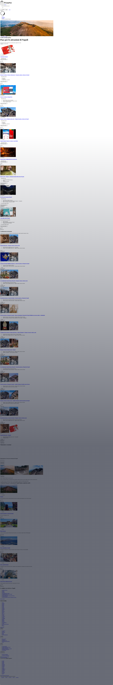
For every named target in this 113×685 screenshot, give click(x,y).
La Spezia (3, 616)
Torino (3, 606)
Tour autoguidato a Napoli (5, 593)
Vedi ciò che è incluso (3, 59)
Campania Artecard (4, 56)
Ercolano (3, 592)
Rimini (3, 619)
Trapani (3, 625)
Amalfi (3, 623)
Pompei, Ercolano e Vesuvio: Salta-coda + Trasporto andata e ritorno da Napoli (14, 74)
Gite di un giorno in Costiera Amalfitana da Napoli (9, 597)
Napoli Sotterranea (4, 590)
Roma (3, 602)
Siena (3, 610)
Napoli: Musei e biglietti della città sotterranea (8, 159)
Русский (3, 672)
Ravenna (3, 611)
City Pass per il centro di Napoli (6, 197)
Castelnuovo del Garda (5, 624)
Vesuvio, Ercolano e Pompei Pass (6, 96)
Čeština (3, 662)
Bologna (3, 609)
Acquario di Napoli (5, 596)
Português (3, 670)
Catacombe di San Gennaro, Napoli (7, 594)
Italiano (3, 668)
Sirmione (3, 613)
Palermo (3, 608)
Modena (3, 620)
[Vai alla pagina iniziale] (5, 4)
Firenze (3, 604)
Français (3, 666)
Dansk (3, 663)
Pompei (3, 612)
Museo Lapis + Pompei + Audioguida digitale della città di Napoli (12, 176)
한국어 (3, 667)
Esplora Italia (2, 627)
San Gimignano (4, 622)
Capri (3, 614)
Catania (3, 615)
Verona (3, 607)
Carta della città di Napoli (5, 218)
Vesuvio (3, 591)
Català (3, 661)
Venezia (3, 603)
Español (3, 665)
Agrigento (3, 618)
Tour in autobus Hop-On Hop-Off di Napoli (8, 595)
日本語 (3, 669)
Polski (3, 671)
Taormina (3, 617)
